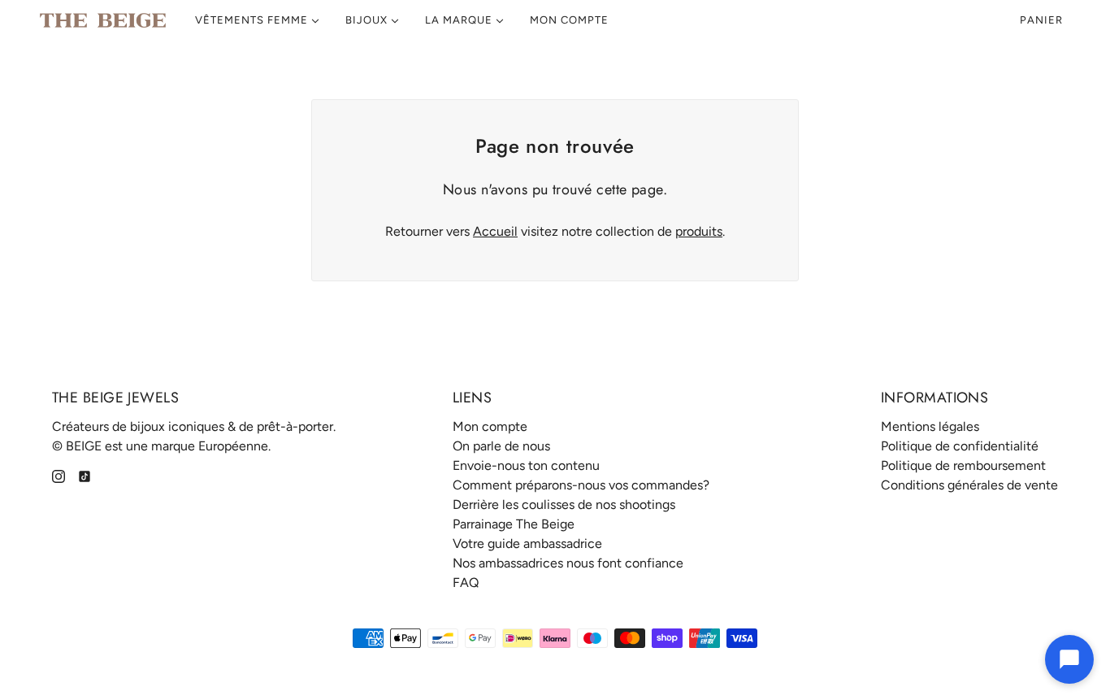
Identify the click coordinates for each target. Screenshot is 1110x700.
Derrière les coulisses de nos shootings (564, 504)
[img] (59, 475)
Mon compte (490, 426)
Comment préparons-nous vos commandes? (581, 485)
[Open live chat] (1069, 659)
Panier (1043, 20)
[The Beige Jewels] (103, 20)
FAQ (466, 582)
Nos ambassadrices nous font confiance (568, 563)
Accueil (495, 231)
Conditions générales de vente (969, 485)
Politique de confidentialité (959, 446)
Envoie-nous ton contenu (526, 465)
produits (698, 231)
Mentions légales (930, 426)
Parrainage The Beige (514, 524)
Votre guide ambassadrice (527, 543)
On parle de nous (501, 446)
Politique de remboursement (963, 465)
